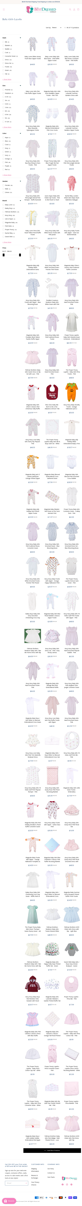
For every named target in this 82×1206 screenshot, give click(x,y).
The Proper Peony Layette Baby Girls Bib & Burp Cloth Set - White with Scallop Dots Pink (52, 443)
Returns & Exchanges (34, 1176)
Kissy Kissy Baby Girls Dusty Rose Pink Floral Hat (71, 825)
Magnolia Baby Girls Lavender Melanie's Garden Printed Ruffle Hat (52, 999)
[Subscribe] (26, 1183)
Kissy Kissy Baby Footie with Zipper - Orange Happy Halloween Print (52, 581)
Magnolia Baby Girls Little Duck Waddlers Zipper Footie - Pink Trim (52, 93)
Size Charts (51, 1177)
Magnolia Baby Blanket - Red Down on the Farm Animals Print (52, 511)
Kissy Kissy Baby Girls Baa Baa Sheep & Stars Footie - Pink (32, 163)
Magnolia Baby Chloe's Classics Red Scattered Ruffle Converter (71, 267)
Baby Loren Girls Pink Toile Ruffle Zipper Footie (32, 92)
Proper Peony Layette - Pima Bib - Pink (71, 998)
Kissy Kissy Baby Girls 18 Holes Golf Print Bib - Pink (72, 755)
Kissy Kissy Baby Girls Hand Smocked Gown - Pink (52, 372)
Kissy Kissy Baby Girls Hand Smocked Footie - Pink (71, 302)
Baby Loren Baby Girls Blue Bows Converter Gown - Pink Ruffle (71, 58)
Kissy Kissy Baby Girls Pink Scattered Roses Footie (52, 337)
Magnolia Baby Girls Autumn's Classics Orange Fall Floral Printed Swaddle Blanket (52, 1035)
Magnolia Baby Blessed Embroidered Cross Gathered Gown (52, 476)
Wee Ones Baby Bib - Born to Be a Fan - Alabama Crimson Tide (52, 407)
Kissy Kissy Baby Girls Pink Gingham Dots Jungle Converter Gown (71, 685)
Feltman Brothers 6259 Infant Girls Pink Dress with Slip (71, 1138)
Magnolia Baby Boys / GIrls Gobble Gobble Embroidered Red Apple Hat (32, 1139)
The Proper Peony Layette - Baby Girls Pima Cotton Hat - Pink (72, 1034)
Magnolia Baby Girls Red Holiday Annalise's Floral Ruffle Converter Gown (33, 825)
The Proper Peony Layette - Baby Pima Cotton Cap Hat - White (32, 1068)
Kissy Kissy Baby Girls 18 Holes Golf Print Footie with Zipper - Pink (72, 616)
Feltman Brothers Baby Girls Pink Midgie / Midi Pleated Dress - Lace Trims (52, 1139)
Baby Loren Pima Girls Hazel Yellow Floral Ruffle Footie (32, 233)
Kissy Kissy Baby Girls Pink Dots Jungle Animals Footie (72, 163)
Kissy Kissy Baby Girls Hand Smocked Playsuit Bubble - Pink (71, 650)
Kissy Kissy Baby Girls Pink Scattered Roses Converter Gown (33, 546)
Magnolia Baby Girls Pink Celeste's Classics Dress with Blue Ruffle (33, 1034)
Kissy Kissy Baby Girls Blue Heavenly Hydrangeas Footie (33, 128)
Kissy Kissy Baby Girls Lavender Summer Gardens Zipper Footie (71, 128)
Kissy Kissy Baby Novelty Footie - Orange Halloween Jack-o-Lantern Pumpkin (72, 408)
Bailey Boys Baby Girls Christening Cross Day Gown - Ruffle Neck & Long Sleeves (33, 895)
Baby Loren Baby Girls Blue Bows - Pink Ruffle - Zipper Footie (52, 58)
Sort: (48, 28)
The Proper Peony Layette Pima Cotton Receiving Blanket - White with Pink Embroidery (72, 1069)
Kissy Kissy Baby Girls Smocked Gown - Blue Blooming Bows (52, 546)
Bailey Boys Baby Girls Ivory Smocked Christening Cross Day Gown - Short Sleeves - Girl (32, 618)
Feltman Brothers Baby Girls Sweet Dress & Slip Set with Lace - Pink (32, 372)
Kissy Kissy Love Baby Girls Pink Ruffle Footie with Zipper (52, 720)
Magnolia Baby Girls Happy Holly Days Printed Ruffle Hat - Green (52, 964)
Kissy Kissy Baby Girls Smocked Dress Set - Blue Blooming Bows (72, 546)
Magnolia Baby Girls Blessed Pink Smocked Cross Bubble (71, 476)
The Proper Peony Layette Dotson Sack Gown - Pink (71, 581)
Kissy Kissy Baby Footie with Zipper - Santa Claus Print (52, 825)
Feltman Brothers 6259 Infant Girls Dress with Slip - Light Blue (71, 929)
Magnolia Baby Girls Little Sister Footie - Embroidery (71, 790)
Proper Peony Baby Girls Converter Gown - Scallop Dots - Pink (71, 511)
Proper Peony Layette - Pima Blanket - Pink (71, 1102)
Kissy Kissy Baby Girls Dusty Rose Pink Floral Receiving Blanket (52, 790)
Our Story (51, 1169)
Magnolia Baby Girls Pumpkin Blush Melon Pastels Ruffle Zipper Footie (33, 338)
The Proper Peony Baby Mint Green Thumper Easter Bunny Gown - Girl (33, 929)
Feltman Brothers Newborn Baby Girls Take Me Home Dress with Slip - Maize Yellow (32, 965)
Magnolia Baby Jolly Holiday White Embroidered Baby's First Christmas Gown (72, 443)
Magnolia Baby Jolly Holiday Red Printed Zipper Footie (32, 511)
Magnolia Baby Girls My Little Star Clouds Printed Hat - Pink (52, 1103)
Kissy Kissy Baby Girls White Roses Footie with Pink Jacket (52, 233)
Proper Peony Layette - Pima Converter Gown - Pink (52, 1068)
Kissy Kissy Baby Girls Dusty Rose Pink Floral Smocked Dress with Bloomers (71, 860)
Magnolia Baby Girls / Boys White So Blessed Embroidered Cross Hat (52, 755)
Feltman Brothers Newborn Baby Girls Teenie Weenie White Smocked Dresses (52, 930)
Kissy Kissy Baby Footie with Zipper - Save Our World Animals (71, 233)
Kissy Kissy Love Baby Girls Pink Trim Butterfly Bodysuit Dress (32, 755)
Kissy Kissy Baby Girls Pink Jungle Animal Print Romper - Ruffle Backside (32, 198)
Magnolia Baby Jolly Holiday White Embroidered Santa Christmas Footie (32, 268)
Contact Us (51, 1173)
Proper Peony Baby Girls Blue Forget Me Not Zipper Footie (52, 163)
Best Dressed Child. (22, 1201)
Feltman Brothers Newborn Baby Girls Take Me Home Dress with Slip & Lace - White (32, 651)
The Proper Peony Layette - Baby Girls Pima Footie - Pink (72, 372)
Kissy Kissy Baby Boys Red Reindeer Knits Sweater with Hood (33, 999)
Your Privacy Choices (35, 1183)
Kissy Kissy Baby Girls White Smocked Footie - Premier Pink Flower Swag (32, 582)
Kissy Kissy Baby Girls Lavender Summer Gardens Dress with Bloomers (72, 94)
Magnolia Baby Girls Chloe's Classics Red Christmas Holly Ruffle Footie (33, 408)
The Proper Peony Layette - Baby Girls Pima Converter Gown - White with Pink (32, 1104)
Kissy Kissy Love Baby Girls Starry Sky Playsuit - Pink (33, 442)
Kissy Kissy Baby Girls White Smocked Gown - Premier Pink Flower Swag (52, 268)
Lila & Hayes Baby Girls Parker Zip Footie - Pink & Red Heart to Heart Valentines (52, 199)
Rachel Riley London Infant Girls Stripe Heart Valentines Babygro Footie (71, 199)
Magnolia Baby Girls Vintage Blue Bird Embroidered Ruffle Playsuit (52, 686)
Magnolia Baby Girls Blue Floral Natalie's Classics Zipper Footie (52, 616)
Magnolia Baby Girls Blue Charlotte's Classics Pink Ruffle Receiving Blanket (52, 859)
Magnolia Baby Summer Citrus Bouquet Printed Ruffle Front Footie (72, 894)
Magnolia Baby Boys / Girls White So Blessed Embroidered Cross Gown (32, 720)
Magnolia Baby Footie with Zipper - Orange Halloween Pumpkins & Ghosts (32, 860)
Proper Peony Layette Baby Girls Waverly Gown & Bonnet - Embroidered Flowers (72, 338)
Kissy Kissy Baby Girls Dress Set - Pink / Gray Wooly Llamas (52, 650)
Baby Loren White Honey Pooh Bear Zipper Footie (33, 57)
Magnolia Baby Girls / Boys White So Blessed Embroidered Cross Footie (52, 895)
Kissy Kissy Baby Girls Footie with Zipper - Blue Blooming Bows (33, 302)
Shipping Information (35, 1170)
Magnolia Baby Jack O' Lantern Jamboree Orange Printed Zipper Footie (33, 477)
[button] (4, 9)
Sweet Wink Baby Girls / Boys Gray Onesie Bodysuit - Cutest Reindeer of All (71, 965)
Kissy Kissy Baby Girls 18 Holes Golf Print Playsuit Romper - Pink (33, 790)
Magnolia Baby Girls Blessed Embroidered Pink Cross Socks (52, 128)
